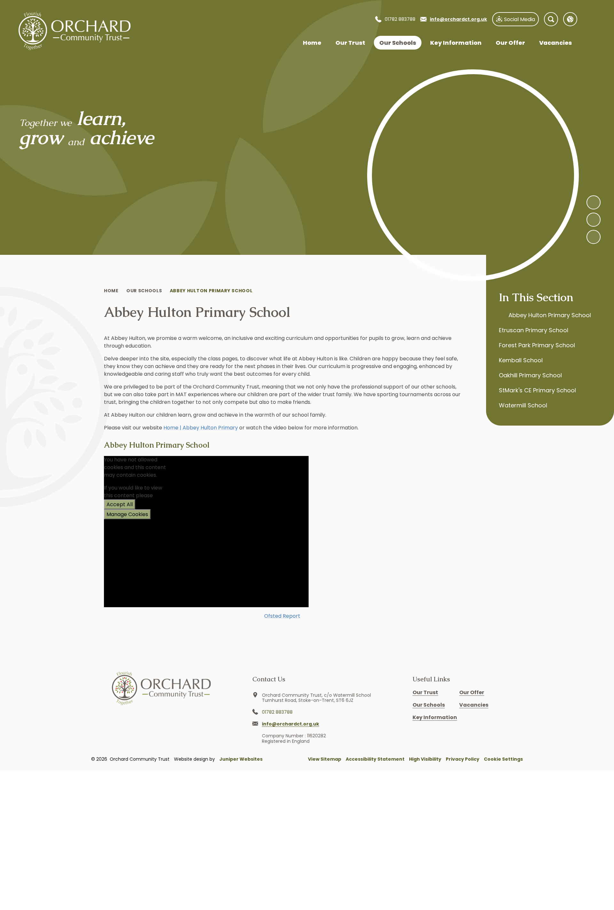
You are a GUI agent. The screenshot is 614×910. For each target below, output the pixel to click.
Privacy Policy (462, 759)
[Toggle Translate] (570, 19)
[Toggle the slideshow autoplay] (593, 237)
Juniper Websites (241, 759)
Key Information (435, 717)
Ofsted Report (282, 616)
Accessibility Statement (375, 759)
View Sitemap (324, 759)
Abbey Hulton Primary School (211, 290)
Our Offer (471, 692)
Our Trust (425, 692)
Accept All (119, 504)
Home (111, 290)
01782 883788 (400, 19)
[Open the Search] (551, 19)
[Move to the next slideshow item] (593, 202)
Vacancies (473, 705)
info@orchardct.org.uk (458, 19)
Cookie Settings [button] (503, 759)
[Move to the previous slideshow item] (593, 220)
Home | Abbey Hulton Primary (200, 427)
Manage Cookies (127, 514)
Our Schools (144, 290)
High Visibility (425, 759)
